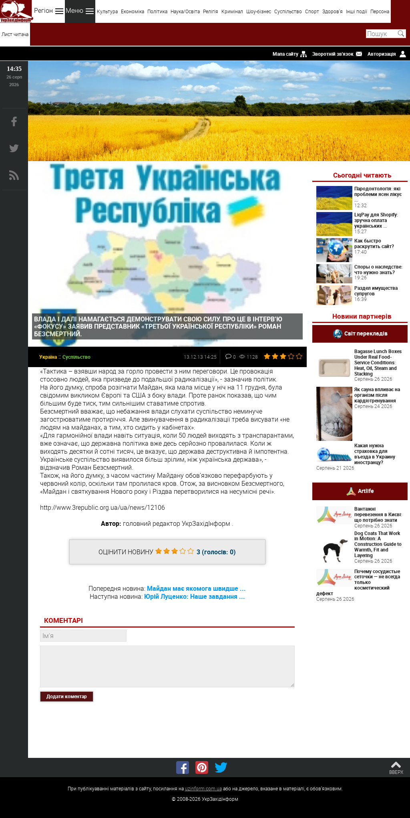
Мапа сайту (285, 53)
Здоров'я (332, 11)
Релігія (210, 11)
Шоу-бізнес (258, 11)
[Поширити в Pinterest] (201, 767)
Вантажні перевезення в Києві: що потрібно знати (378, 514)
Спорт (312, 11)
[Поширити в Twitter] (221, 767)
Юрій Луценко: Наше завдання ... (194, 596)
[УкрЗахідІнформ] (16, 11)
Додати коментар (66, 696)
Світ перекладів (366, 333)
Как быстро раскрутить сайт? (374, 243)
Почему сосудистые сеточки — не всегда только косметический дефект (358, 582)
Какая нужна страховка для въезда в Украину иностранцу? (374, 453)
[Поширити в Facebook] (182, 767)
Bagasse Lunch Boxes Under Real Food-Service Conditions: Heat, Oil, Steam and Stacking (378, 362)
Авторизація (382, 53)
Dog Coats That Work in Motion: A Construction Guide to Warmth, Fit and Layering (378, 544)
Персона (379, 11)
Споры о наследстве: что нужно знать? (378, 269)
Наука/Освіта (185, 11)
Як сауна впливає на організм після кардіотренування (377, 395)
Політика (157, 11)
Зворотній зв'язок (333, 53)
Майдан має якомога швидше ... (196, 588)
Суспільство (288, 11)
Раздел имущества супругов (376, 291)
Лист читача (15, 34)
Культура (107, 11)
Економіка (132, 11)
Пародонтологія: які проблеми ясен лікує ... (378, 194)
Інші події (356, 11)
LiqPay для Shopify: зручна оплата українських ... (376, 220)
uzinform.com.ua (203, 788)
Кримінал (232, 11)
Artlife (366, 491)
